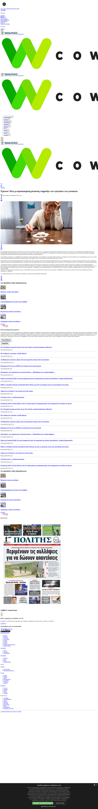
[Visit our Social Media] (1, 10)
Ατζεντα (5, 688)
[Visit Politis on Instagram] (5, 629)
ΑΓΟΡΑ (5, 130)
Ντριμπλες (5, 681)
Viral (4, 659)
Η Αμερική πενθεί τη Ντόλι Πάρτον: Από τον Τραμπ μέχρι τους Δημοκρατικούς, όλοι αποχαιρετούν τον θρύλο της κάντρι (36, 403)
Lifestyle (5, 658)
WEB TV (3, 22)
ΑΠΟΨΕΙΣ (6, 124)
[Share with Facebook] (1, 197)
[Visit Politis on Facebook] (1, 629)
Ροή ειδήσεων (6, 340)
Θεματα (5, 690)
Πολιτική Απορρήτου (62, 800)
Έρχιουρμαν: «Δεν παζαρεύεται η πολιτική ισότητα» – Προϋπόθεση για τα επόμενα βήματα (27, 372)
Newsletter (5, 698)
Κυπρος (5, 635)
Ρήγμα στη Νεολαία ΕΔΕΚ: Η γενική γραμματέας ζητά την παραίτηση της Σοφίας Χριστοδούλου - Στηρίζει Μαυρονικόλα (36, 378)
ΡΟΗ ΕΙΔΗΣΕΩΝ (5, 20)
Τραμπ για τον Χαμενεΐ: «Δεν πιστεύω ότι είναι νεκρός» (17, 391)
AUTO (5, 128)
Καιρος (5, 705)
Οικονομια (5, 638)
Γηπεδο (5, 132)
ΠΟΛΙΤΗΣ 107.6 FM (8, 708)
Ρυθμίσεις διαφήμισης (51, 798)
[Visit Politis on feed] (12, 629)
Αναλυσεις (5, 652)
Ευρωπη (5, 642)
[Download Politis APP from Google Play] (7, 631)
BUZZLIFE (6, 126)
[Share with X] (1, 199)
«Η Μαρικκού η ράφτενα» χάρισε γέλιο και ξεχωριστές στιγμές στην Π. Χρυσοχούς (25, 359)
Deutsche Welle (7, 645)
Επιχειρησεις (6, 639)
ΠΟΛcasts (5, 703)
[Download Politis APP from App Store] (3, 631)
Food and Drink (7, 662)
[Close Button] (2, 613)
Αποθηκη (5, 693)
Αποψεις (5, 683)
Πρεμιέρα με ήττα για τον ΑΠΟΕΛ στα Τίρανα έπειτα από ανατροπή (21, 366)
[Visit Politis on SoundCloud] (10, 629)
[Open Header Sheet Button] (2, 31)
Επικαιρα (5, 689)
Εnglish (3, 15)
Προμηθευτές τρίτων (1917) (47, 793)
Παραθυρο (6, 135)
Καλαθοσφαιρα (6, 679)
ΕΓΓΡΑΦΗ (3, 623)
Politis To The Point (5, 24)
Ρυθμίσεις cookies (53, 800)
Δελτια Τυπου (6, 669)
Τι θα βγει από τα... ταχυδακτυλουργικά (12, 397)
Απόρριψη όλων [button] (60, 803)
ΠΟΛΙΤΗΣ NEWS (7, 117)
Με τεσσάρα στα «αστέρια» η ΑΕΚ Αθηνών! (14, 353)
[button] (49, 806)
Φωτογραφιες (6, 704)
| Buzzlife (3, 187)
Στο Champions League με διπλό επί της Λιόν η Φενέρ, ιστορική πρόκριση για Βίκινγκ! (26, 347)
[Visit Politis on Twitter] (3, 629)
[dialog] (49, 796)
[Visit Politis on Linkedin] (6, 629)
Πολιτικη (5, 636)
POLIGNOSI (4, 21)
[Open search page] (1, 184)
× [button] (96, 784)
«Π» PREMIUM (7, 699)
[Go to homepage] (9, 33)
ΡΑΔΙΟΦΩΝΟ (4, 18)
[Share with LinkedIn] (1, 200)
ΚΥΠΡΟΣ (6, 119)
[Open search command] (2, 138)
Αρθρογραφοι (6, 653)
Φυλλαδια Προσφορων (8, 670)
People (5, 660)
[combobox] (94, 785)
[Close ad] (2, 615)
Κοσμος (5, 643)
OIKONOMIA (6, 122)
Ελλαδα (5, 640)
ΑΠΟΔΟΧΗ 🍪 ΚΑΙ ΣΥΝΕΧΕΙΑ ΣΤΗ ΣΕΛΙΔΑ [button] (43, 803)
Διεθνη (5, 678)
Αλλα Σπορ (6, 680)
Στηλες (5, 650)
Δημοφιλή (5, 343)
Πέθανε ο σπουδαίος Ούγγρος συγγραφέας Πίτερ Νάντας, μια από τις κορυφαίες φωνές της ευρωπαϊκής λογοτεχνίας (35, 384)
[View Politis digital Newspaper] (49, 564)
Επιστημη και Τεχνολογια (9, 644)
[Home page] (1, 186)
